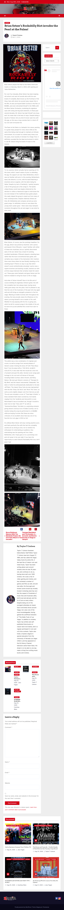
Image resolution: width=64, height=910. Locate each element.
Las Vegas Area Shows (35, 666)
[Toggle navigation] (59, 15)
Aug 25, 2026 (11, 849)
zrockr (59, 105)
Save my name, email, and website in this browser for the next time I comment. (22, 797)
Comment (8, 727)
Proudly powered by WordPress (23, 907)
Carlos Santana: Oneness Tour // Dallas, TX (18, 847)
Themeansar (46, 907)
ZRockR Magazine (51, 105)
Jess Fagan (20, 849)
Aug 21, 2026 (39, 885)
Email (7, 772)
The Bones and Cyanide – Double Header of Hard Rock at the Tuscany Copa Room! (45, 847)
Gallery (17, 672)
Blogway (38, 907)
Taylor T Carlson (17, 35)
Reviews (7, 22)
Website (7, 783)
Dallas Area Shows (16, 666)
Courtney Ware (16, 708)
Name (7, 762)
